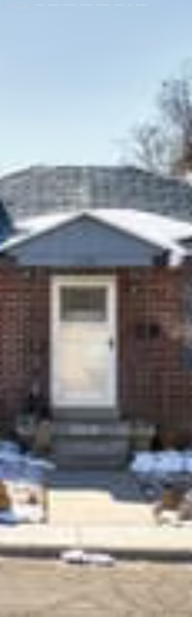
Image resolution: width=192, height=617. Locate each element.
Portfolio (39, 5)
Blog (130, 5)
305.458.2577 (143, 5)
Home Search (53, 5)
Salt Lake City (69, 5)
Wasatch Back (86, 5)
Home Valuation (103, 5)
